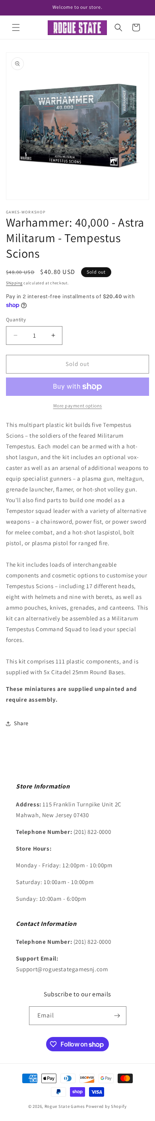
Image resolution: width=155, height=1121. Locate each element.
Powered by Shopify (106, 1106)
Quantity (16, 319)
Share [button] (21, 723)
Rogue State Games (65, 1106)
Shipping (14, 283)
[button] (16, 27)
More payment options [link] (77, 406)
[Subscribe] (117, 1015)
